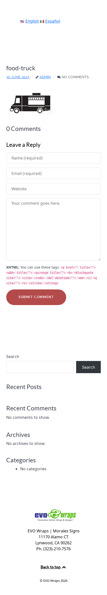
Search (12, 356)
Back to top (51, 567)
